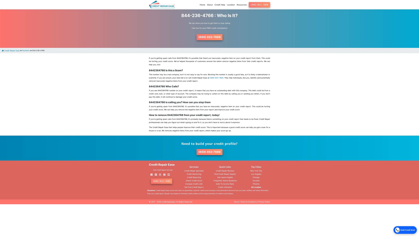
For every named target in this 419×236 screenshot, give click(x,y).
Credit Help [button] (220, 5)
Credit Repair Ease (12, 50)
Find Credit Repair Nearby (225, 174)
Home (202, 5)
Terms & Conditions (249, 202)
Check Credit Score (194, 181)
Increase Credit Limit (194, 184)
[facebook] (151, 175)
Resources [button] (242, 5)
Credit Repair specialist (194, 171)
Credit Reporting (194, 177)
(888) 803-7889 (259, 4)
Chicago (256, 177)
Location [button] (231, 5)
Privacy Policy (264, 202)
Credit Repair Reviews (225, 171)
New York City (256, 171)
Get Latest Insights (225, 177)
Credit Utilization (225, 187)
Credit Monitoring (194, 174)
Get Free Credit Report (194, 187)
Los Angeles (256, 174)
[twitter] (155, 175)
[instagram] (159, 175)
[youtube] (168, 175)
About (236, 202)
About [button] (210, 5)
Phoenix (256, 184)
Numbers (26, 50)
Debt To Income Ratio (225, 184)
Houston (256, 181)
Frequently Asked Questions (225, 181)
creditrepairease (168, 202)
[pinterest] (163, 175)
